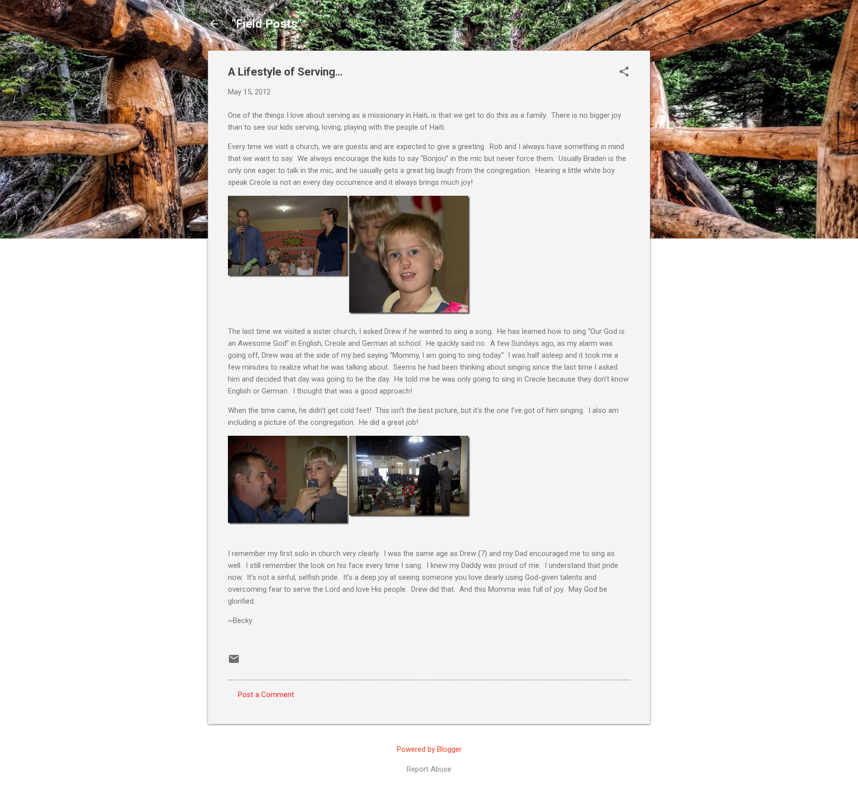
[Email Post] (234, 662)
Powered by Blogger (429, 749)
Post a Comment (266, 694)
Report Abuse (429, 769)
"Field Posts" (266, 24)
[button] (624, 72)
